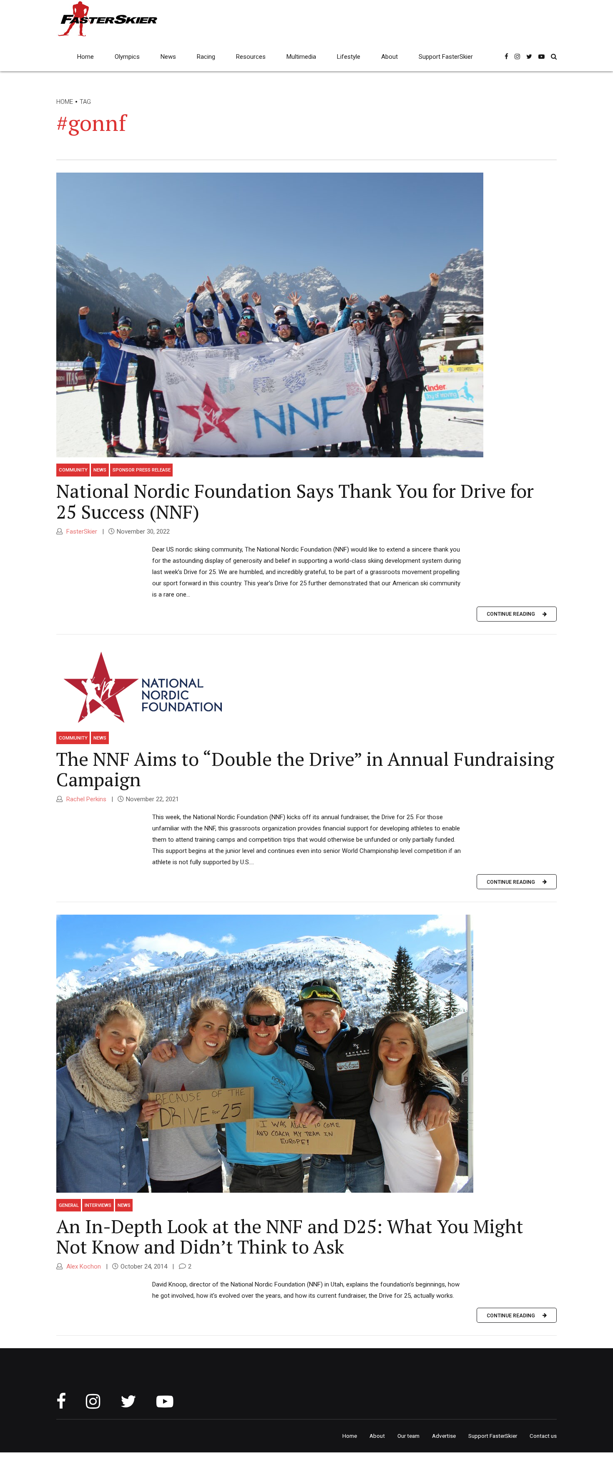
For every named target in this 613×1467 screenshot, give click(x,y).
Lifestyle (348, 56)
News (168, 56)
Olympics (127, 56)
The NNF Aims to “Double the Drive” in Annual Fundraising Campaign (305, 769)
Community (73, 470)
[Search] (554, 56)
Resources (251, 56)
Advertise (444, 1435)
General (69, 1205)
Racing (206, 56)
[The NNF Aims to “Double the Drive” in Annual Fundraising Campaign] (306, 686)
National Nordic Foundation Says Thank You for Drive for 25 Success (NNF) (295, 501)
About (389, 56)
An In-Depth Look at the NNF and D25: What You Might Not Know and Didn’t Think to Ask (289, 1236)
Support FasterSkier (446, 56)
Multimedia (301, 56)
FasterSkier (81, 531)
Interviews (98, 1205)
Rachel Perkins (85, 799)
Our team (408, 1435)
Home (85, 56)
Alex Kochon (83, 1266)
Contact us (543, 1435)
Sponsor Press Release (142, 470)
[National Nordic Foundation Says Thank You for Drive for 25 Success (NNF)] (306, 315)
